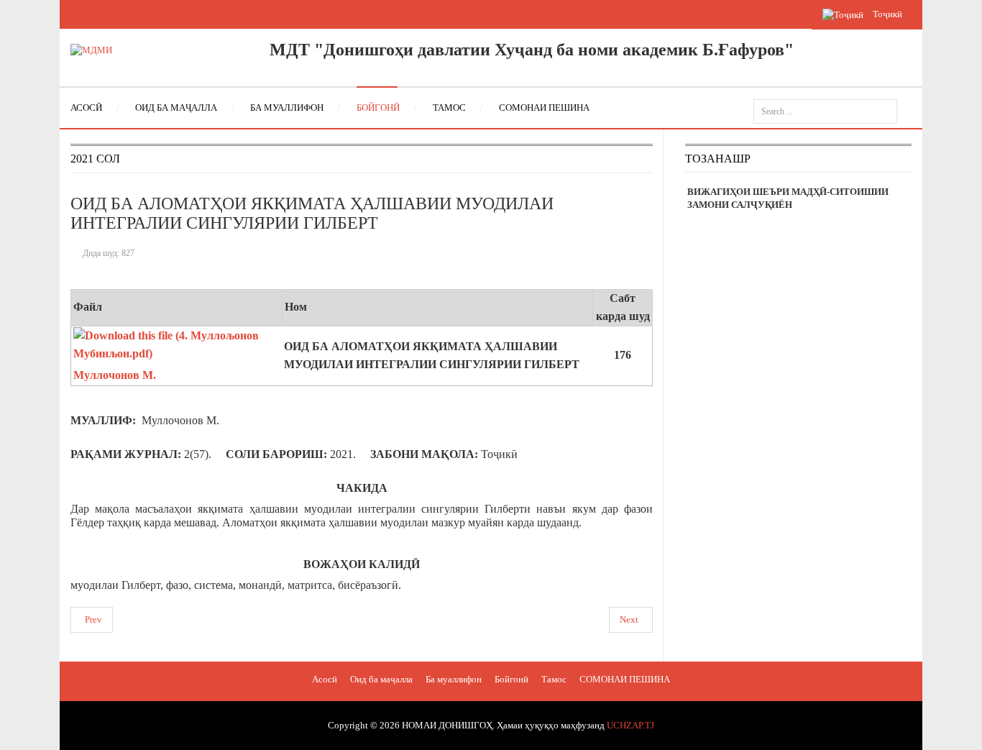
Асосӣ (324, 679)
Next (629, 619)
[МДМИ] (91, 49)
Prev (93, 619)
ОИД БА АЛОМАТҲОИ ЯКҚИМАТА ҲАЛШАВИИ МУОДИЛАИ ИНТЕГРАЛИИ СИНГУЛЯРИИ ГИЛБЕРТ (312, 213)
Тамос (553, 679)
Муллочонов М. (114, 375)
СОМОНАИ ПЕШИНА (624, 679)
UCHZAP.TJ (630, 725)
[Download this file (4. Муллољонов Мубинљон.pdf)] (178, 357)
